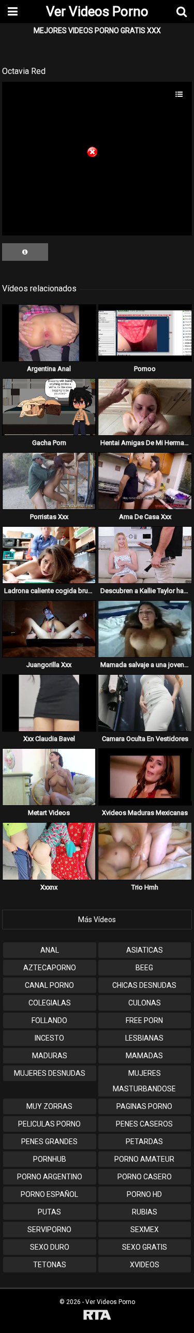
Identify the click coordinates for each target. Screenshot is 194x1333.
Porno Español (49, 1194)
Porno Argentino (49, 1177)
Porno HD (144, 1194)
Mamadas (144, 1055)
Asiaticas (144, 950)
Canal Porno (49, 985)
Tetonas (49, 1265)
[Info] (25, 252)
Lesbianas (144, 1038)
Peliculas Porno (49, 1124)
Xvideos (144, 1265)
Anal (49, 950)
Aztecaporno (49, 968)
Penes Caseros (144, 1124)
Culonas (144, 1003)
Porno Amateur (144, 1159)
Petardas (144, 1141)
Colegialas (49, 1003)
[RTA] (97, 1316)
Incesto (49, 1038)
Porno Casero (144, 1177)
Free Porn (144, 1020)
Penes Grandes (49, 1141)
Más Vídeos (97, 919)
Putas (49, 1212)
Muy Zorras (49, 1106)
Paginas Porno (144, 1106)
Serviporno (49, 1229)
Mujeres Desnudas (49, 1073)
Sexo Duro (49, 1247)
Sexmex (144, 1229)
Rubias (144, 1212)
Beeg (144, 968)
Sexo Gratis (144, 1247)
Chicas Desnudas (144, 985)
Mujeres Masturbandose (144, 1081)
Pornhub (49, 1159)
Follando (49, 1020)
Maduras (49, 1055)
